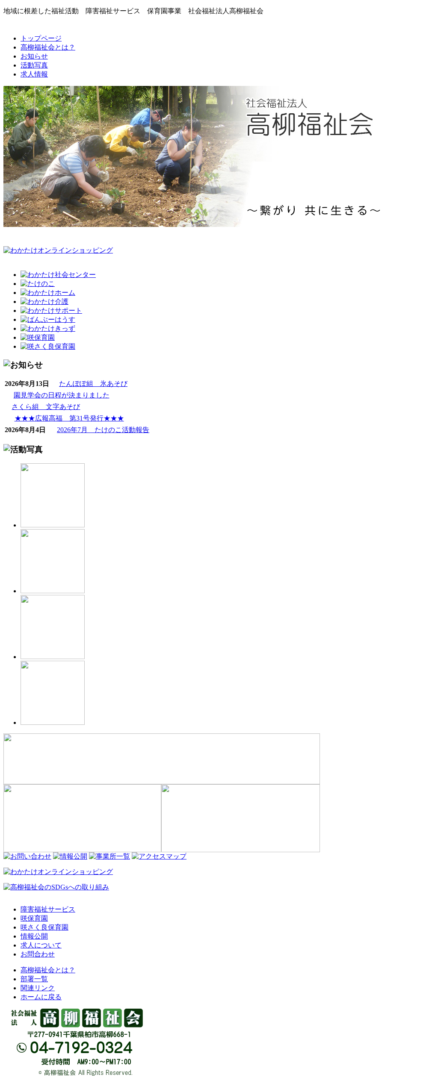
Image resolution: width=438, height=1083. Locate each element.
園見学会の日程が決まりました (62, 395)
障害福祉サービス (48, 909)
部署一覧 (34, 979)
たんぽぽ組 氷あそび (93, 383)
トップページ (41, 38)
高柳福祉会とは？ (48, 47)
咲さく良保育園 (44, 927)
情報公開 (34, 936)
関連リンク (38, 988)
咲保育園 (34, 918)
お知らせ (34, 56)
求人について (41, 945)
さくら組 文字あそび (46, 406)
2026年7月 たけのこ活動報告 (103, 429)
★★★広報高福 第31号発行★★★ (69, 418)
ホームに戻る (41, 997)
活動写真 (34, 65)
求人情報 (34, 74)
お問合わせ (38, 954)
